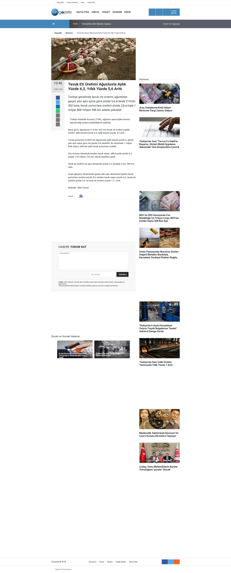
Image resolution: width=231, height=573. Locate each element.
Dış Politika (82, 12)
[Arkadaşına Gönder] (58, 115)
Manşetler (60, 2)
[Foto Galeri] (178, 2)
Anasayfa (92, 562)
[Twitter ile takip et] (171, 561)
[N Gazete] (61, 12)
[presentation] (60, 23)
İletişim (110, 562)
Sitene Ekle (91, 2)
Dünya (127, 12)
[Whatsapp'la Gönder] (58, 111)
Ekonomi (117, 12)
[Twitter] (58, 102)
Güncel (96, 12)
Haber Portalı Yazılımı (63, 569)
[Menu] (152, 12)
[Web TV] (172, 2)
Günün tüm (171, 24)
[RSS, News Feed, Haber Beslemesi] (177, 561)
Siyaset (106, 12)
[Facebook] (58, 98)
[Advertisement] (31, 70)
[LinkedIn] (58, 106)
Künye (101, 562)
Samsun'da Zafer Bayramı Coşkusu (96, 24)
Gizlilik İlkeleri (121, 562)
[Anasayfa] (52, 2)
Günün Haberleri (72, 2)
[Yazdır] (58, 120)
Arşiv (82, 2)
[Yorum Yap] (58, 124)
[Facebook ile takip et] (165, 561)
